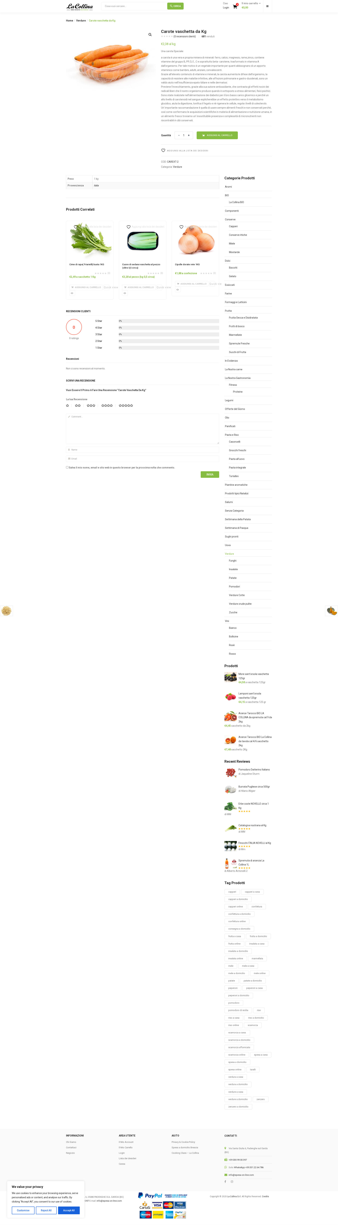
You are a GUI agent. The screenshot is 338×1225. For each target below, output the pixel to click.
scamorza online (236, 1054)
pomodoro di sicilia (238, 1010)
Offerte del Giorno (235, 409)
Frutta (228, 310)
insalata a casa (256, 943)
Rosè (232, 645)
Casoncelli (234, 441)
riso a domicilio (256, 1017)
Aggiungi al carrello (219, 135)
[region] (45, 1199)
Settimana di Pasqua (236, 528)
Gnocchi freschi (237, 450)
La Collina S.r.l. (234, 1196)
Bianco (233, 627)
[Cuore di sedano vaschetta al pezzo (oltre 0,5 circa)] (142, 223)
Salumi (229, 502)
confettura (257, 906)
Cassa (122, 1164)
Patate (233, 578)
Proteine (238, 391)
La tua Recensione (76, 399)
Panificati (230, 426)
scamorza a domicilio (239, 1040)
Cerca (177, 6)
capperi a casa (252, 891)
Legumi (229, 400)
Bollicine (233, 636)
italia (96, 185)
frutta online (234, 943)
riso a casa (233, 1017)
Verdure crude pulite (240, 603)
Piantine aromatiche (236, 484)
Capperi (233, 226)
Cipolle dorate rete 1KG (187, 264)
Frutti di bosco (237, 326)
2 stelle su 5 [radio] (79, 405)
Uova (228, 545)
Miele (232, 243)
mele (230, 966)
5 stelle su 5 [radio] (127, 405)
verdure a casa (235, 1092)
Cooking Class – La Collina (185, 1153)
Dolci (227, 260)
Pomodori (234, 586)
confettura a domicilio (239, 914)
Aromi (228, 186)
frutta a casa (234, 936)
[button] (250, 5)
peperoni (232, 988)
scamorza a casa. (237, 1032)
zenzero (260, 1099)
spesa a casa (261, 1054)
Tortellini (234, 476)
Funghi (232, 560)
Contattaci (71, 1147)
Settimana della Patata (238, 519)
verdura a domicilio (238, 1084)
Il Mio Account (126, 1142)
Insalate (233, 569)
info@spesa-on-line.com (241, 1175)
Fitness (233, 384)
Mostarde (234, 252)
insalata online (235, 958)
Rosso (232, 653)
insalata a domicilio (238, 951)
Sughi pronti (231, 536)
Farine (228, 293)
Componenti (232, 210)
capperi (232, 891)
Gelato (232, 276)
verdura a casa (235, 1077)
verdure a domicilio (238, 1099)
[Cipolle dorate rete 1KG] (195, 223)
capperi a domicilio (238, 899)
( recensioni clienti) (185, 36)
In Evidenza (231, 360)
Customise (23, 1210)
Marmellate (235, 334)
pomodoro (233, 1003)
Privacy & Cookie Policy (183, 1142)
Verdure (81, 20)
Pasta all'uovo (237, 459)
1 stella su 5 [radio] (69, 405)
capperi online (235, 906)
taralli (253, 1069)
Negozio (70, 1153)
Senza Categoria (234, 510)
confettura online (237, 921)
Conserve (230, 219)
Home (69, 20)
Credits (265, 1196)
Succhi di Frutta (237, 352)
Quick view (106, 287)
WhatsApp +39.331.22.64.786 (249, 1167)
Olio (227, 417)
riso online (233, 1025)
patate (231, 980)
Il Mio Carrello (126, 1147)
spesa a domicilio (237, 1062)
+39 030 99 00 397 (238, 1159)
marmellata (257, 958)
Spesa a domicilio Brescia (185, 1147)
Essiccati (230, 285)
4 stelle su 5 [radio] (108, 405)
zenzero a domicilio (238, 1106)
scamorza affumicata (239, 1047)
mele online (259, 973)
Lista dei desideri (127, 1158)
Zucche (233, 612)
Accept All (69, 1210)
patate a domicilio (253, 980)
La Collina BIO (236, 202)
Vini (227, 621)
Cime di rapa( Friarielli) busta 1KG (86, 264)
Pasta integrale (237, 467)
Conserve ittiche (238, 235)
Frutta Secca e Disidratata (243, 317)
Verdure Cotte (237, 595)
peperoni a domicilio (238, 995)
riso (259, 1010)
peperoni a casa (254, 988)
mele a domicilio (236, 973)
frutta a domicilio (258, 936)
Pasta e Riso (232, 434)
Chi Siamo (71, 1142)
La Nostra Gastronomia (238, 378)
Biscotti (233, 267)
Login (226, 7)
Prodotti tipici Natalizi (236, 493)
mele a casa (248, 966)
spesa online (234, 1069)
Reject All (46, 1210)
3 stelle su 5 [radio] (92, 405)
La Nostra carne (233, 369)
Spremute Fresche (239, 343)
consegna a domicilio (239, 928)
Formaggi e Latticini (236, 302)
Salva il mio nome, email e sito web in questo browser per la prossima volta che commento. (122, 467)
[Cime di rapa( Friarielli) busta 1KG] (89, 223)
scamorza (253, 1025)
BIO (227, 195)
